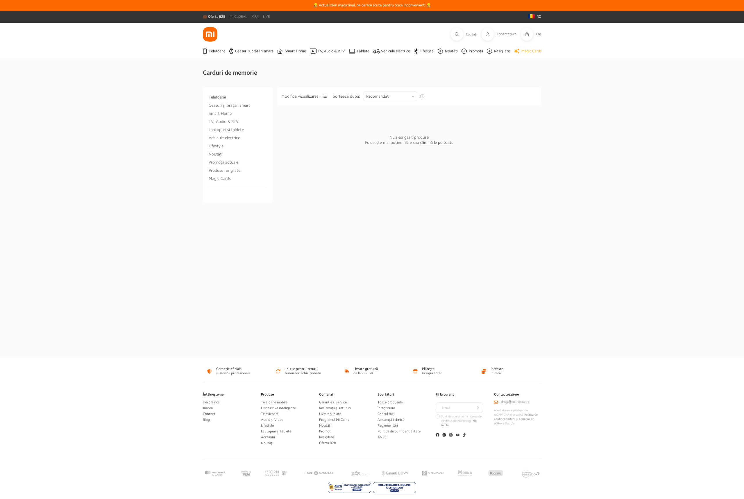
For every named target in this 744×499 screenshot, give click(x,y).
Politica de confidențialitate (399, 431)
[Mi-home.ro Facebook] (437, 435)
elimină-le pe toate (436, 142)
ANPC (382, 437)
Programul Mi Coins (334, 419)
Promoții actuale (223, 162)
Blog (206, 419)
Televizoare (269, 414)
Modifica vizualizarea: (300, 96)
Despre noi (211, 402)
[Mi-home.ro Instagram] (451, 435)
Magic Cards (220, 178)
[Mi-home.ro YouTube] (457, 435)
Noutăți (216, 154)
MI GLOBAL (238, 16)
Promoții (325, 431)
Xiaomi (208, 408)
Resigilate (326, 437)
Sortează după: (346, 96)
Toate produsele (390, 402)
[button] (466, 34)
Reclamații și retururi (335, 408)
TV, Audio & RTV (224, 121)
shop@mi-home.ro (515, 401)
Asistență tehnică (391, 419)
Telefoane (217, 97)
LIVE (266, 16)
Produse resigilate (224, 170)
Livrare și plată (330, 414)
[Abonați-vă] (477, 407)
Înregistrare (386, 408)
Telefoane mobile (274, 402)
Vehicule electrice (224, 138)
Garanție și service (333, 402)
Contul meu (387, 414)
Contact (209, 414)
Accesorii (268, 437)
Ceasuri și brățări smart (229, 105)
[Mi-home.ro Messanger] (444, 435)
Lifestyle (216, 146)
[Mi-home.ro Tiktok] (464, 435)
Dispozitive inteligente (278, 408)
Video (278, 419)
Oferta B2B (327, 443)
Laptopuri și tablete (226, 130)
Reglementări (388, 425)
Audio (265, 419)
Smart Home (220, 113)
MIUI (255, 16)
